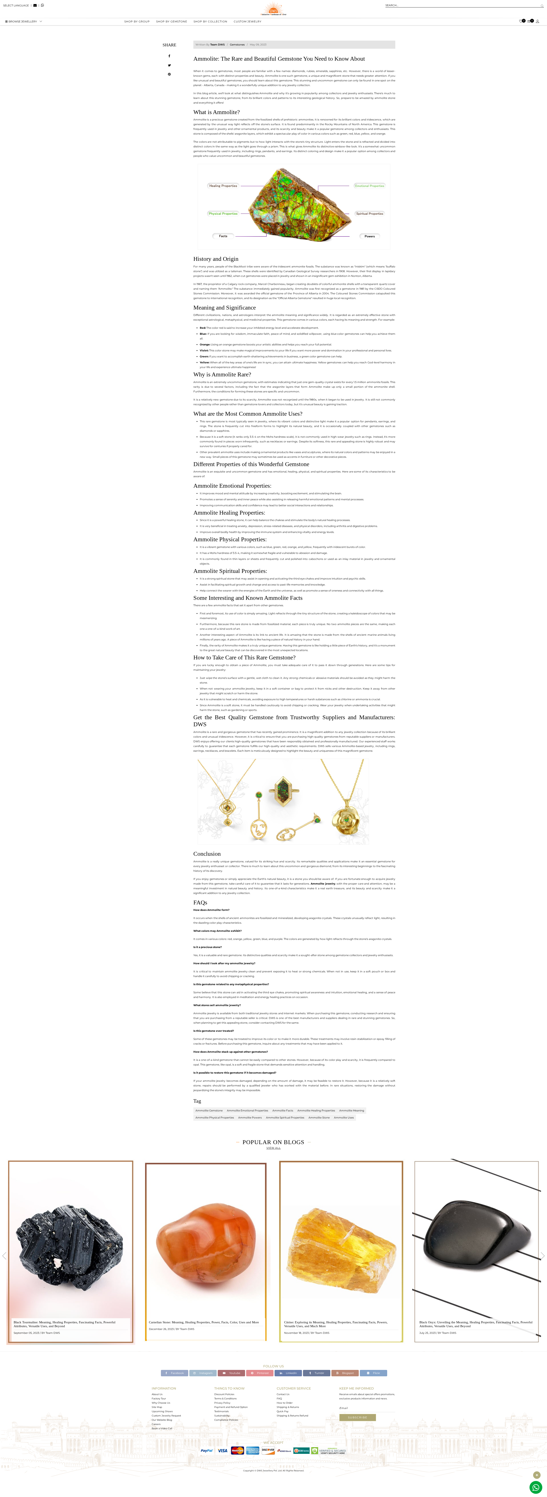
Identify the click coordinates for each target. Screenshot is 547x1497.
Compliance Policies (226, 1419)
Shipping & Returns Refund (292, 1415)
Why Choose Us (161, 1402)
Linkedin (291, 1373)
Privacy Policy (222, 1402)
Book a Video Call (162, 1428)
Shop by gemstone (171, 21)
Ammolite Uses (344, 1117)
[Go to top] (537, 1475)
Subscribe (357, 1417)
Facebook (177, 1373)
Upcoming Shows (162, 1411)
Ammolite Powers (250, 1117)
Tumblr (319, 1373)
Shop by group (137, 21)
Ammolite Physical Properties (215, 1117)
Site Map (157, 1407)
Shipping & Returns (288, 1407)
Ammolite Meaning (351, 1110)
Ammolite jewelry (323, 883)
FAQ (279, 1398)
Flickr (376, 1373)
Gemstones (237, 44)
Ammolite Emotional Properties (247, 1110)
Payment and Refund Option (231, 1407)
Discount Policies (224, 1394)
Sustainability (221, 1415)
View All (273, 1147)
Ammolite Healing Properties (316, 1110)
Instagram (206, 1373)
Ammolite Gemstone (209, 1110)
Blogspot (347, 1373)
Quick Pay (282, 1411)
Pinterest (262, 1373)
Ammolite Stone (319, 1117)
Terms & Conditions (225, 1398)
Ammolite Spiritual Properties (285, 1117)
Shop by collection (210, 21)
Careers (156, 1424)
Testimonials (221, 1411)
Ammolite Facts (282, 1110)
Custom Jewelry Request (166, 1415)
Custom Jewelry (248, 21)
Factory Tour (159, 1398)
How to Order (285, 1402)
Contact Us (283, 1394)
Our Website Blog (162, 1419)
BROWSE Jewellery (23, 21)
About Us (157, 1394)
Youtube (234, 1373)
